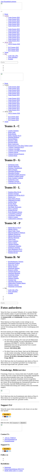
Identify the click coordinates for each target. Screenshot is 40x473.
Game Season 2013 (14, 39)
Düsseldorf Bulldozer (14, 171)
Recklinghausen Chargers (15, 261)
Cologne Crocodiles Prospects (17, 150)
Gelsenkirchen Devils (14, 183)
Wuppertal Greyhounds (15, 286)
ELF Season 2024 (13, 49)
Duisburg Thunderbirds (15, 168)
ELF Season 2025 (13, 47)
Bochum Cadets (13, 140)
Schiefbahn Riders (13, 275)
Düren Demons (12, 169)
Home (6, 14)
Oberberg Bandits (13, 244)
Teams (6, 52)
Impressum (7, 467)
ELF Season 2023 (13, 50)
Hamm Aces (11, 197)
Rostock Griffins (13, 270)
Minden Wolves (12, 229)
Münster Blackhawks (14, 236)
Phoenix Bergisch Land (15, 251)
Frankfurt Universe (13, 181)
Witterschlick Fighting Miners (17, 283)
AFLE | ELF (8, 42)
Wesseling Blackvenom (15, 281)
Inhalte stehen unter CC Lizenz (13, 470)
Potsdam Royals (13, 252)
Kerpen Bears (12, 203)
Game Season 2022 (14, 24)
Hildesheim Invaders (14, 200)
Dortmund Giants (13, 164)
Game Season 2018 (14, 31)
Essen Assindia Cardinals (15, 178)
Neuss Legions (12, 242)
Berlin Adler (11, 132)
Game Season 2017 (14, 32)
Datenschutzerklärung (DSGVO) (14, 469)
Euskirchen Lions (13, 179)
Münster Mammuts (13, 237)
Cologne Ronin (12, 155)
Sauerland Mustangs (14, 273)
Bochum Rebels (13, 142)
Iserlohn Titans (12, 202)
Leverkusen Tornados (14, 215)
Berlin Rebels (12, 134)
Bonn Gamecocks (13, 144)
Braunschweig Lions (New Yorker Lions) (20, 145)
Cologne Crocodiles (14, 149)
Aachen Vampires (13, 130)
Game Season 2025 (14, 19)
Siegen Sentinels (13, 276)
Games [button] (6, 85)
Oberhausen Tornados (14, 246)
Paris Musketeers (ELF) (15, 249)
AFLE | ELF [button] (8, 111)
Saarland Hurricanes (14, 271)
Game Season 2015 (14, 35)
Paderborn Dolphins (14, 247)
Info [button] (5, 288)
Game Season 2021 (14, 26)
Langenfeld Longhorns (15, 213)
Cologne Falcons (13, 152)
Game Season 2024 (14, 21)
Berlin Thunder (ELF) (14, 135)
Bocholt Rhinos (12, 139)
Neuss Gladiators (13, 241)
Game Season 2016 (14, 34)
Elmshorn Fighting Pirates (15, 176)
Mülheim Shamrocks (14, 234)
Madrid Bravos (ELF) (14, 227)
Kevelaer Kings (12, 205)
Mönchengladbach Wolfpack (16, 232)
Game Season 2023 (14, 22)
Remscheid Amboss (14, 263)
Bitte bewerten (5, 422)
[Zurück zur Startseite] (11, 9)
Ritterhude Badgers (14, 268)
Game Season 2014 (14, 37)
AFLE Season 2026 (14, 44)
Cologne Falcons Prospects (16, 154)
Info (5, 54)
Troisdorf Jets (12, 280)
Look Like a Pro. (13, 55)
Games (6, 16)
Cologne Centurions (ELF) (16, 147)
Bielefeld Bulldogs (13, 137)
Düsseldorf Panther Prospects (16, 174)
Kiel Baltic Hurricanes (14, 207)
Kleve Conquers (13, 208)
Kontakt (10, 59)
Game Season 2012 (14, 40)
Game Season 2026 (14, 17)
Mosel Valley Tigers (14, 231)
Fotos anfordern (12, 57)
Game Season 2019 (14, 29)
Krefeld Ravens (12, 210)
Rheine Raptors (12, 266)
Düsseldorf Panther (13, 173)
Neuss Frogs (12, 239)
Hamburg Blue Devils (14, 192)
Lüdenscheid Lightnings (15, 218)
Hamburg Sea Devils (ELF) (16, 195)
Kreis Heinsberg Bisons (15, 212)
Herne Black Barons (14, 198)
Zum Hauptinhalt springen (8, 1)
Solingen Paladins (13, 278)
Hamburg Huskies (13, 193)
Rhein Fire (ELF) (13, 265)
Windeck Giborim (13, 285)
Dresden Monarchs (13, 166)
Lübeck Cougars (13, 217)
